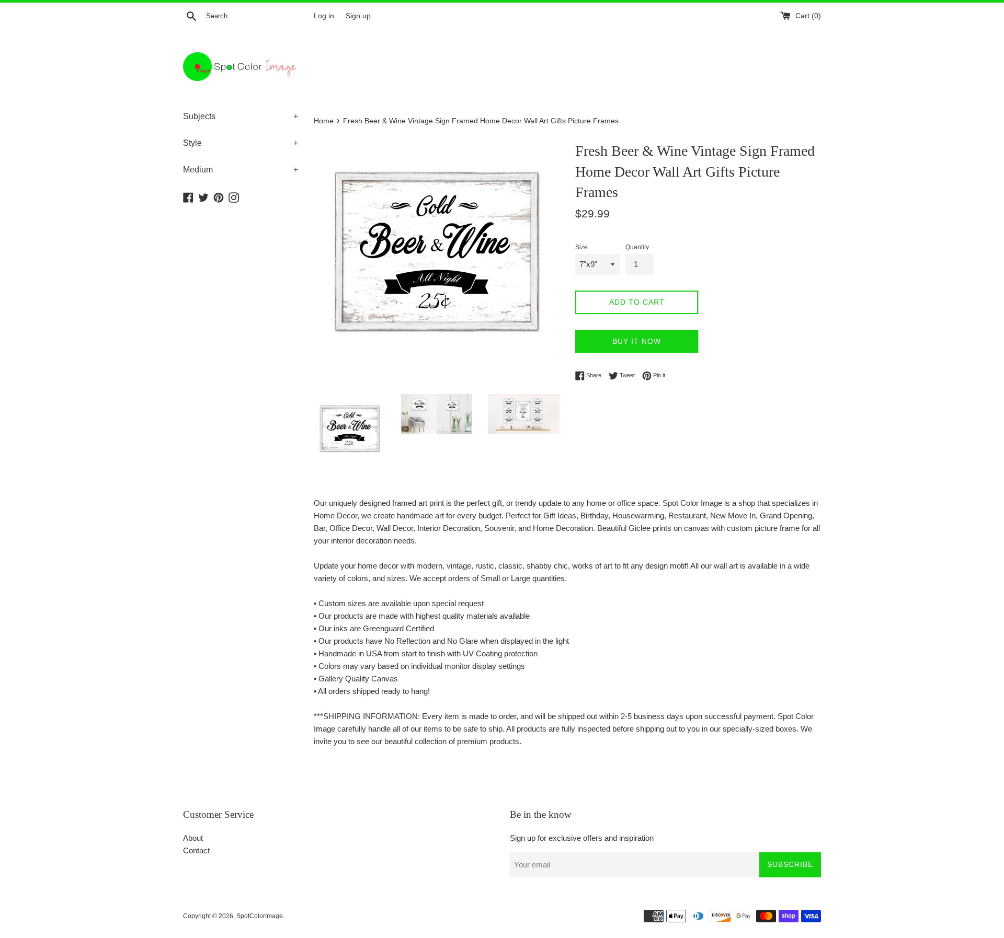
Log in (324, 16)
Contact (196, 850)
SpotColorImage (259, 916)
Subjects (240, 116)
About (193, 837)
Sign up (358, 16)
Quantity (637, 247)
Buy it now (636, 341)
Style (240, 142)
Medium (240, 169)
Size (581, 247)
